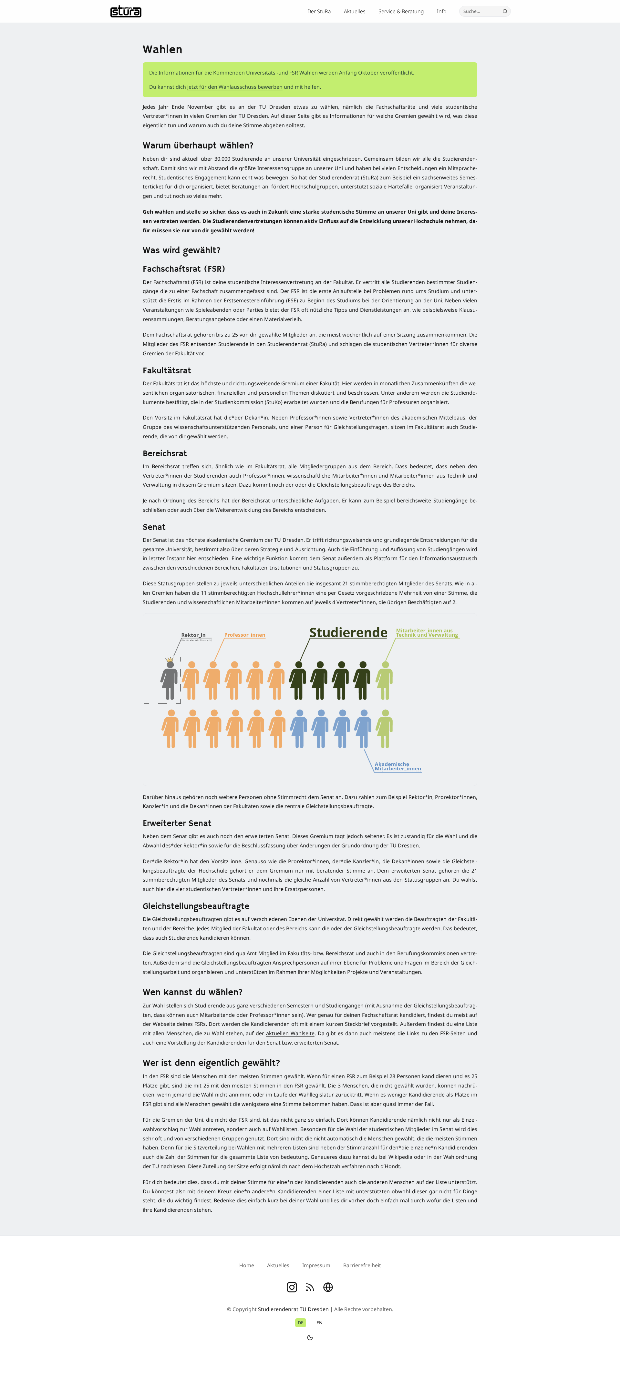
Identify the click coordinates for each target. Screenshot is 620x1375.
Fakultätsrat (167, 371)
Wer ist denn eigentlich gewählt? (211, 1063)
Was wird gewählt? (182, 251)
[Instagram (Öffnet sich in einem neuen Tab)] (292, 1287)
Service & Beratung (401, 11)
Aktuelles (355, 11)
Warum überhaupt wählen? (198, 146)
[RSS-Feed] (310, 1287)
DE (301, 1322)
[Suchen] (505, 11)
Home (246, 1265)
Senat (154, 527)
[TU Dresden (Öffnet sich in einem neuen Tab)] (328, 1287)
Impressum (316, 1265)
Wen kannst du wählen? (193, 992)
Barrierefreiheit (362, 1265)
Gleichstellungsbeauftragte (196, 907)
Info (441, 11)
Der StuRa (319, 11)
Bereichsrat (165, 454)
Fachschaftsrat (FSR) (184, 269)
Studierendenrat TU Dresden (293, 1309)
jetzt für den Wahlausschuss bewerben (235, 86)
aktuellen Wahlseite (290, 1033)
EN (319, 1322)
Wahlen (162, 50)
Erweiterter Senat (177, 824)
